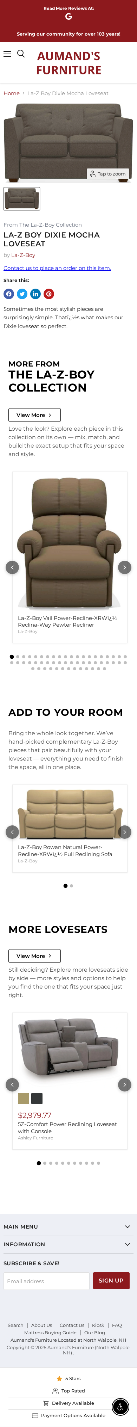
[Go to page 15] (95, 656)
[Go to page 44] (50, 668)
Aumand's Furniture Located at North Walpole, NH (68, 1340)
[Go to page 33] (83, 662)
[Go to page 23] (23, 662)
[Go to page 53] (104, 668)
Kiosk (98, 1325)
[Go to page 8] (53, 656)
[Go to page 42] (38, 668)
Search (16, 1325)
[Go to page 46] (62, 668)
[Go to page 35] (95, 662)
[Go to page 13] (83, 656)
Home (12, 93)
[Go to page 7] (47, 656)
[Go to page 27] (47, 662)
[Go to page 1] (12, 657)
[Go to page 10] (65, 656)
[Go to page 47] (68, 668)
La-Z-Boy (23, 255)
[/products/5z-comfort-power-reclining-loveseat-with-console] (70, 1053)
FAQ (117, 1325)
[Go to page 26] (41, 662)
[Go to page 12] (77, 656)
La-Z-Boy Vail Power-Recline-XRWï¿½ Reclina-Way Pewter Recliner (67, 621)
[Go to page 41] (32, 668)
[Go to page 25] (35, 662)
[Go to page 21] (11, 662)
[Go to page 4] (29, 656)
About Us (41, 1325)
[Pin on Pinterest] (49, 294)
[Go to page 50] (86, 668)
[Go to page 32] (77, 662)
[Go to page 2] (17, 656)
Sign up (111, 1280)
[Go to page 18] (113, 656)
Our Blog (94, 1332)
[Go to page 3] (23, 656)
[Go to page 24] (29, 662)
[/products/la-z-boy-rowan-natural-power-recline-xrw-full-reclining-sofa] (70, 815)
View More (31, 415)
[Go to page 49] (80, 668)
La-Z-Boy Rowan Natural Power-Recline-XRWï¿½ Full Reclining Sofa (65, 850)
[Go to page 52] (98, 668)
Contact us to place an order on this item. (57, 268)
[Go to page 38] (113, 662)
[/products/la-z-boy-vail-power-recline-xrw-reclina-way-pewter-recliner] (70, 543)
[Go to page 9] (59, 656)
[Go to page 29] (59, 662)
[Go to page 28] (53, 662)
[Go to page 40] (125, 662)
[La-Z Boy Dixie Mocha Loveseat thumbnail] (22, 198)
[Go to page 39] (119, 662)
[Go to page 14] (89, 656)
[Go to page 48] (74, 668)
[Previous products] (12, 567)
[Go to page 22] (17, 662)
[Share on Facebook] (9, 294)
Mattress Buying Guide (50, 1332)
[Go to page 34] (89, 662)
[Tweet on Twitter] (22, 294)
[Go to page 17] (107, 656)
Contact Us (72, 1325)
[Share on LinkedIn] (35, 294)
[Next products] (124, 567)
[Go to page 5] (35, 656)
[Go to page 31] (71, 662)
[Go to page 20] (125, 656)
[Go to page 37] (107, 662)
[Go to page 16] (101, 656)
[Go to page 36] (101, 662)
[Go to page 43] (44, 668)
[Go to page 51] (92, 668)
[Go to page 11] (71, 656)
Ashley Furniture (35, 1137)
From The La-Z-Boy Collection (43, 225)
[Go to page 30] (65, 662)
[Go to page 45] (56, 668)
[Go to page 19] (119, 656)
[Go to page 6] (41, 656)
